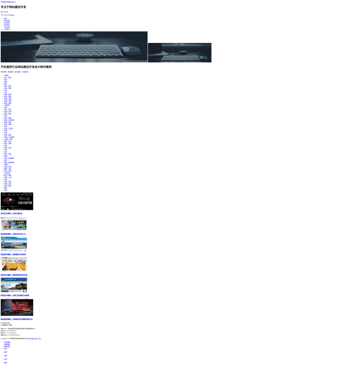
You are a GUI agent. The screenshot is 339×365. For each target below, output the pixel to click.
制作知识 (7, 25)
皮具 (5, 179)
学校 (5, 160)
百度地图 (7, 342)
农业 (5, 90)
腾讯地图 (7, 346)
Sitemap (12, 15)
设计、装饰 (7, 77)
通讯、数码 (7, 186)
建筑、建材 (7, 94)
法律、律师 (7, 181)
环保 (5, 115)
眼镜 (5, 130)
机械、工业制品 (9, 137)
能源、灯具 (7, 111)
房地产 (6, 164)
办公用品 (7, 173)
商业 (5, 79)
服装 (5, 188)
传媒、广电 (7, 177)
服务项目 (7, 20)
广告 (5, 92)
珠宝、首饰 (7, 171)
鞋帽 (5, 156)
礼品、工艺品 (8, 128)
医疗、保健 (7, 175)
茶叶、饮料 (7, 154)
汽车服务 (25, 72)
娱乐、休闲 (7, 113)
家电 (5, 107)
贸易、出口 (7, 147)
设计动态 (7, 27)
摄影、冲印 (7, 169)
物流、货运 (7, 86)
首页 (5, 18)
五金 (5, 132)
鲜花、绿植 (7, 124)
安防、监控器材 (9, 158)
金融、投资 (7, 122)
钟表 (5, 145)
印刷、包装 (7, 166)
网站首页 (10, 72)
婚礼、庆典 (7, 143)
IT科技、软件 (8, 139)
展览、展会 (7, 118)
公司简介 (7, 29)
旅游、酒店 (7, 135)
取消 (5, 348)
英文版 (6, 75)
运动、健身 (7, 88)
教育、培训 (7, 141)
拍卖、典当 (7, 96)
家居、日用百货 (9, 120)
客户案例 (7, 22)
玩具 (5, 149)
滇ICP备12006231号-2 (34, 338)
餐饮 (5, 84)
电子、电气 (7, 109)
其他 (5, 190)
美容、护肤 (7, 98)
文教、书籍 (7, 101)
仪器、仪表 (7, 183)
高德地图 (7, 344)
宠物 (5, 81)
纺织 (5, 152)
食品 (5, 126)
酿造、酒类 (7, 103)
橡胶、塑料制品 (9, 162)
